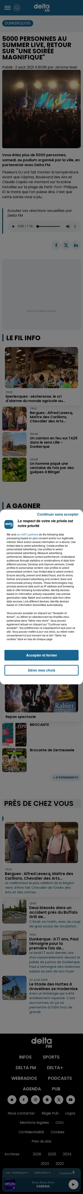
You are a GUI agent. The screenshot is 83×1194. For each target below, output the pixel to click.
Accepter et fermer (41, 655)
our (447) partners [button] (27, 534)
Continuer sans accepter (58, 514)
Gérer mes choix (41, 670)
